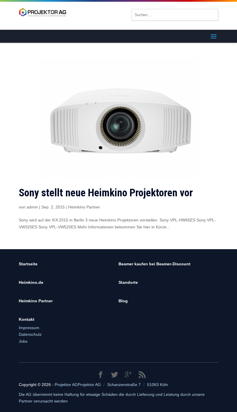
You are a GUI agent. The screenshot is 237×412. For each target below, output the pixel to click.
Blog (123, 301)
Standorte (128, 282)
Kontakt (26, 319)
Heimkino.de (31, 282)
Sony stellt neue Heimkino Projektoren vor (106, 193)
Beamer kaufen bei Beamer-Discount (154, 264)
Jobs (23, 341)
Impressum (29, 327)
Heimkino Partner (84, 207)
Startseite (28, 264)
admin (32, 207)
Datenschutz (30, 334)
